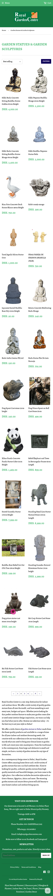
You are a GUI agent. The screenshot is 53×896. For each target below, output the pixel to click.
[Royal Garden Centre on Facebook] (44, 872)
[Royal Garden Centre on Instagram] (48, 872)
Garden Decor (31, 891)
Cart (49, 3)
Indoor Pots (17, 888)
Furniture (20, 891)
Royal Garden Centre (20, 879)
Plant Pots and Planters (14, 885)
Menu (7, 3)
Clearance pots (31, 885)
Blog (39, 867)
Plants (35, 888)
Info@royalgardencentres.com (29, 834)
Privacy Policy (14, 867)
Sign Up (46, 855)
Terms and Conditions (28, 867)
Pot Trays (27, 888)
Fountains (43, 888)
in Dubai (38, 729)
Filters (46, 61)
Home (4, 30)
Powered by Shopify (35, 879)
